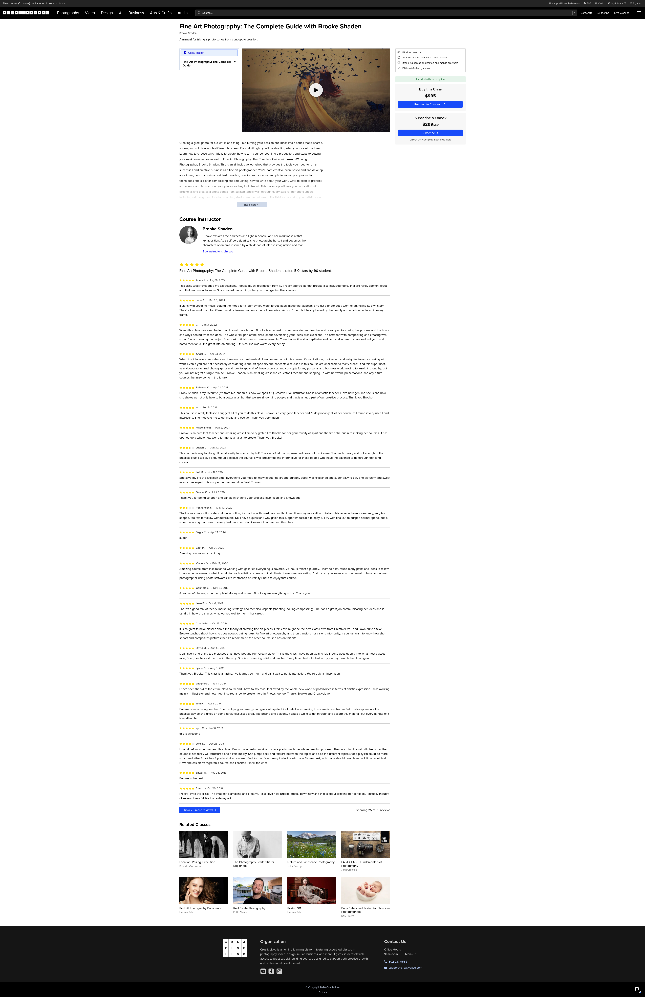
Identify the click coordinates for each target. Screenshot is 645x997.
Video (90, 12)
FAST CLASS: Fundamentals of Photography (361, 864)
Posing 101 (294, 908)
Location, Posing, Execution (197, 862)
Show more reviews (198, 810)
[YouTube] (263, 971)
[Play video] (316, 90)
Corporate (586, 13)
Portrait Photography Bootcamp (200, 908)
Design (107, 12)
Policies (322, 992)
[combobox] (386, 13)
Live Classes (621, 13)
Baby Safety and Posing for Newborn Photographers (365, 910)
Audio (183, 12)
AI (120, 12)
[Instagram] (279, 971)
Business (136, 12)
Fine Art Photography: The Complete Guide (207, 63)
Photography (68, 12)
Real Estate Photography (249, 908)
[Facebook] (271, 971)
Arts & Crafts (161, 12)
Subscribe (603, 13)
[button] (637, 989)
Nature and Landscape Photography (311, 862)
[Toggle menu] (639, 13)
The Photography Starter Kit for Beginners (253, 864)
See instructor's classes (218, 251)
